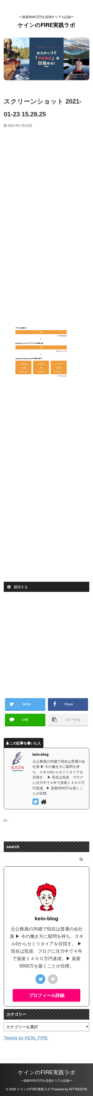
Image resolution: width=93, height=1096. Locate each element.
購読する (20, 586)
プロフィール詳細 (46, 995)
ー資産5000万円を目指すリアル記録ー (46, 1080)
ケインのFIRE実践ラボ (46, 25)
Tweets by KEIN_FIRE (26, 1037)
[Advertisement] (46, 176)
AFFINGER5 (78, 1089)
